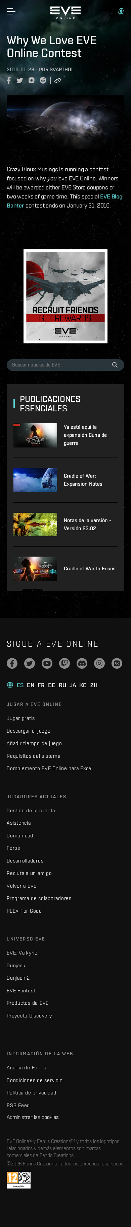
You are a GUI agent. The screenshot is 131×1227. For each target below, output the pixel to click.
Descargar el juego (29, 731)
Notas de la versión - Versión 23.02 (87, 524)
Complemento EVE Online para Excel (50, 768)
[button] (121, 11)
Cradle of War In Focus (90, 568)
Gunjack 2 (18, 978)
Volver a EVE (22, 886)
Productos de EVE (28, 1003)
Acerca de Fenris (26, 1067)
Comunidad (20, 835)
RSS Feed (18, 1105)
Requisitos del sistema (33, 756)
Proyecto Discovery (29, 1015)
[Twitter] (29, 663)
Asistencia (19, 823)
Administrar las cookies (33, 1117)
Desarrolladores (25, 861)
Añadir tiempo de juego (34, 743)
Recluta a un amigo (29, 873)
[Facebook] (12, 663)
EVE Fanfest (21, 990)
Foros (13, 848)
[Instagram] (99, 663)
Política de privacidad (31, 1092)
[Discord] (82, 663)
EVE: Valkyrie (22, 953)
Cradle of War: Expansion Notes (83, 480)
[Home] (65, 17)
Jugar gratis (21, 718)
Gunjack (16, 965)
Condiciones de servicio (34, 1080)
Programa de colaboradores (39, 898)
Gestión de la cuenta (31, 810)
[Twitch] (64, 663)
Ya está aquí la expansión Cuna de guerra (85, 435)
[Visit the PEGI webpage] (19, 1180)
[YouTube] (47, 663)
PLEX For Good (24, 911)
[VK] (117, 663)
